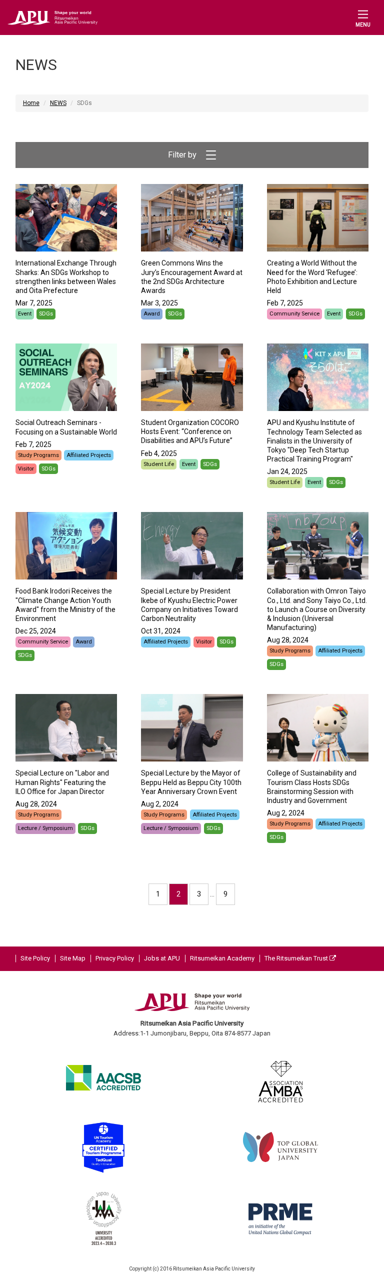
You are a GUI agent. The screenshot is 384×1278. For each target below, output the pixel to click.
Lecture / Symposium (45, 828)
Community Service (295, 313)
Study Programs (38, 455)
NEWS (58, 103)
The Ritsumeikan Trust (297, 958)
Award (152, 313)
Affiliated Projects (88, 455)
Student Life (159, 464)
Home (31, 103)
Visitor (26, 469)
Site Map (73, 958)
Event (25, 313)
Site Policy (35, 958)
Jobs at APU (162, 958)
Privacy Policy (115, 958)
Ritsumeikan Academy (222, 958)
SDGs (46, 313)
